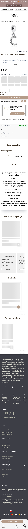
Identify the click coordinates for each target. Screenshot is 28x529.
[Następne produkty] (23, 313)
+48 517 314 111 (9, 413)
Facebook (4, 474)
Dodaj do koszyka (15, 97)
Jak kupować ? (5, 479)
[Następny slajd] (25, 101)
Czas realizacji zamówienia (9, 461)
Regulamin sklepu (6, 430)
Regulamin (19, 499)
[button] (14, 145)
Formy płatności (6, 458)
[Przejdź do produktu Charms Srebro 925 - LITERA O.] (11, 230)
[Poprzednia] (1, 3)
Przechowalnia (5, 447)
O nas (3, 476)
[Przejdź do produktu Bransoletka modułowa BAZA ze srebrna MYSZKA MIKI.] (11, 292)
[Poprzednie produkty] (20, 313)
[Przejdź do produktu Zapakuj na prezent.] (7, 329)
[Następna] (26, 3)
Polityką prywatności (7, 503)
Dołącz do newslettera (9, 497)
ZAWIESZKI (24, 21)
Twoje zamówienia (6, 443)
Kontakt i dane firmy (7, 469)
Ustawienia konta (6, 445)
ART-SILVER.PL (23, 51)
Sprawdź (8, 269)
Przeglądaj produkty (14, 5)
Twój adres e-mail (7, 494)
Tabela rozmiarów (6, 472)
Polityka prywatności (7, 432)
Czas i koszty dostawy (7, 456)
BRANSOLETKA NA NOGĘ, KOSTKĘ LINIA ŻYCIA (16, 107)
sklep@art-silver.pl (22, 9)
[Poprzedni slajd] (22, 101)
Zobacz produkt (18, 307)
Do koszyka (18, 244)
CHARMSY (18, 21)
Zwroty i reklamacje (7, 434)
